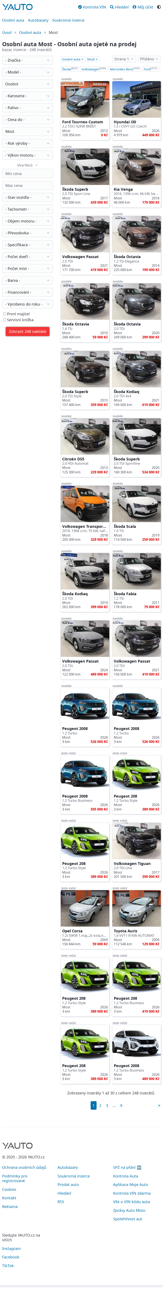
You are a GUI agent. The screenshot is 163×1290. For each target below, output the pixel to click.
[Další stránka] (159, 1105)
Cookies (9, 1189)
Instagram (11, 1248)
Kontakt (9, 1197)
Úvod (6, 32)
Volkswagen (94, 69)
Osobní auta (13, 20)
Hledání (64, 1193)
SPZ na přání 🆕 (127, 1167)
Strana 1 (121, 58)
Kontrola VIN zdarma (132, 1193)
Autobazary (38, 20)
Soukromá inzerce (68, 20)
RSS (61, 1201)
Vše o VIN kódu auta (131, 1201)
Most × (92, 59)
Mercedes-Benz (125, 69)
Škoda (69, 69)
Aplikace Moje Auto (130, 1184)
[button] (27, 331)
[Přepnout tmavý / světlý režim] (159, 6)
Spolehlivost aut (127, 1218)
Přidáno (147, 58)
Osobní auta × (72, 59)
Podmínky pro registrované (14, 1178)
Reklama (10, 1206)
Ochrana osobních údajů (24, 1167)
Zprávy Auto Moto (129, 1210)
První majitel (18, 313)
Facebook (10, 1256)
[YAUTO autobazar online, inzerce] (17, 7)
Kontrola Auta (125, 1176)
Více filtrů (24, 165)
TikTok (8, 1265)
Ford (150, 69)
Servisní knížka (20, 319)
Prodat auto (68, 1184)
